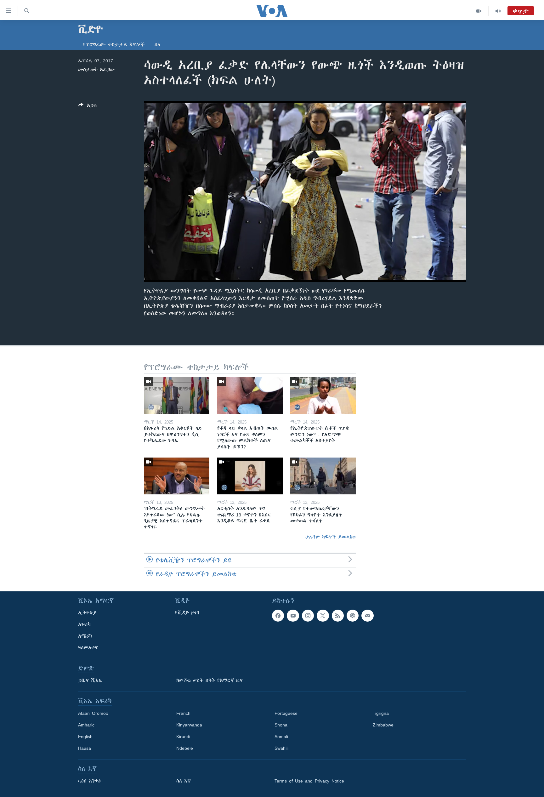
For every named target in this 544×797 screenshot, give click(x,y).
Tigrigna (381, 713)
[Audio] (498, 11)
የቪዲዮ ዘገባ (187, 613)
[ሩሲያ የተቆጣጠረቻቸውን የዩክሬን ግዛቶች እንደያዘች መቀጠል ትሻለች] (323, 476)
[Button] (87, 106)
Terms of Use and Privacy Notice (309, 781)
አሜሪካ (85, 636)
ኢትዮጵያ (87, 613)
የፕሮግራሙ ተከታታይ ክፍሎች (113, 45)
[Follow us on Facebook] (278, 616)
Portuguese (286, 713)
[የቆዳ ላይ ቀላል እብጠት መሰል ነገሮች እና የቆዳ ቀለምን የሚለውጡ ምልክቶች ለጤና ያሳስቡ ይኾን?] (250, 395)
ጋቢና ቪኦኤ (90, 680)
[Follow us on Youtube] (293, 616)
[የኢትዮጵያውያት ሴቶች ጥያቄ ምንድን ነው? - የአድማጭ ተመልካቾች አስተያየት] (323, 395)
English (85, 736)
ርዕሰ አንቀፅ (89, 781)
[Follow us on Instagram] (308, 616)
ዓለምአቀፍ (88, 648)
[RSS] (338, 616)
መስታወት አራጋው (96, 69)
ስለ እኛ (183, 781)
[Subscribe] (367, 616)
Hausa (84, 748)
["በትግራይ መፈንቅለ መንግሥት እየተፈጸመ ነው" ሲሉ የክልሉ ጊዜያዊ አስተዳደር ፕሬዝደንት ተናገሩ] (176, 476)
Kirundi (183, 736)
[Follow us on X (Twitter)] (323, 616)
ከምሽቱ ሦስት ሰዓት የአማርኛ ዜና (209, 680)
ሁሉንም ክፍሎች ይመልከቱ (330, 536)
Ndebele (184, 748)
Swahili (281, 748)
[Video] (479, 11)
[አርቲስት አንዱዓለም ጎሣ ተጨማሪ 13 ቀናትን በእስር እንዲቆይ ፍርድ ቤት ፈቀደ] (250, 476)
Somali (281, 736)
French (183, 713)
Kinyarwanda (189, 725)
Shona (281, 725)
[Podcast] (353, 616)
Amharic (86, 725)
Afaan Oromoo (93, 713)
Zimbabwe (383, 725)
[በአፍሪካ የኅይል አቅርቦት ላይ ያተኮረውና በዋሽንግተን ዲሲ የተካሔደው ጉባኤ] (176, 395)
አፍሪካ (84, 624)
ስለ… (160, 45)
